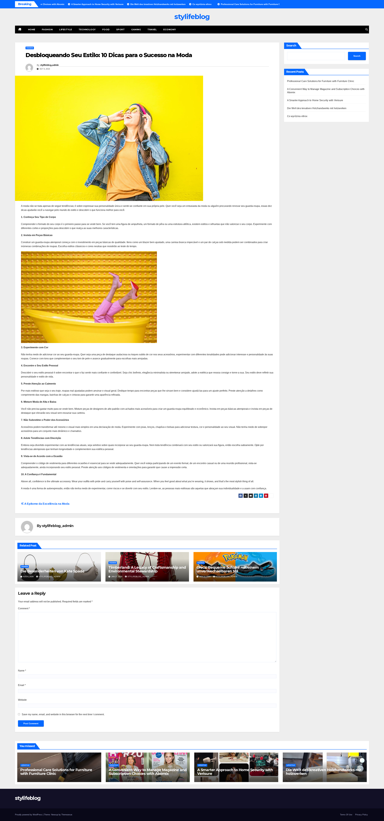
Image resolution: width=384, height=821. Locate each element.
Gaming (136, 29)
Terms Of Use (346, 815)
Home (31, 29)
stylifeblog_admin (49, 65)
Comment (24, 608)
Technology (87, 29)
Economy (169, 29)
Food (106, 29)
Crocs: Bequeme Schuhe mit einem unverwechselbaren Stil (227, 569)
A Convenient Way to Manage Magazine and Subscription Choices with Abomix (148, 772)
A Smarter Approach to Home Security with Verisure (315, 100)
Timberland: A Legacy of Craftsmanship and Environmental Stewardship (147, 569)
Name (22, 670)
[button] (366, 29)
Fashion (47, 29)
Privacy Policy (361, 815)
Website (22, 700)
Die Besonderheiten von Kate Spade (52, 571)
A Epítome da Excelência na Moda (46, 503)
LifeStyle (65, 29)
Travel (152, 29)
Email (22, 685)
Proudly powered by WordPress (29, 815)
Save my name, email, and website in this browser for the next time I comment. (63, 714)
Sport (120, 29)
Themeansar (66, 815)
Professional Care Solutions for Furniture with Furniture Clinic (320, 81)
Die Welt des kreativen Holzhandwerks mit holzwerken (316, 108)
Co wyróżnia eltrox (297, 116)
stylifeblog (192, 16)
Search (291, 45)
